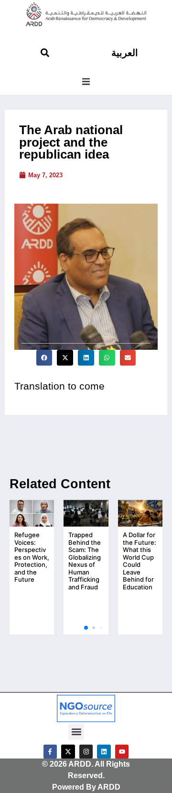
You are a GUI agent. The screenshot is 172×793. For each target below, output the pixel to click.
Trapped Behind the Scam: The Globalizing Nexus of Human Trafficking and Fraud (84, 561)
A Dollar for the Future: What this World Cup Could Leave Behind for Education (139, 561)
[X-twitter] (68, 752)
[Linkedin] (104, 752)
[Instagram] (86, 752)
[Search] (44, 52)
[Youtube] (122, 752)
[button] (86, 81)
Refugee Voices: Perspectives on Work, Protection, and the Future (31, 557)
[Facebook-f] (50, 752)
